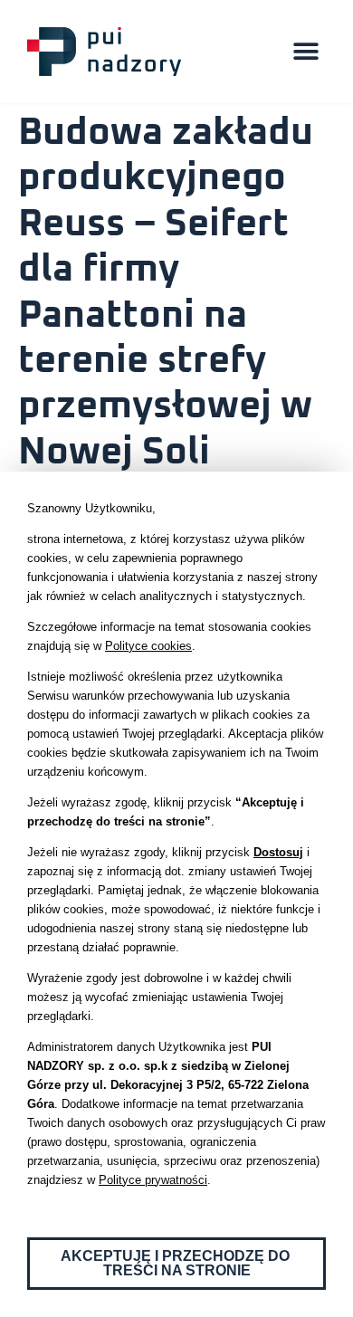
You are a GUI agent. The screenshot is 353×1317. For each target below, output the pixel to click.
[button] (305, 52)
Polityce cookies (148, 646)
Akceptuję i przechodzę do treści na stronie (177, 1263)
